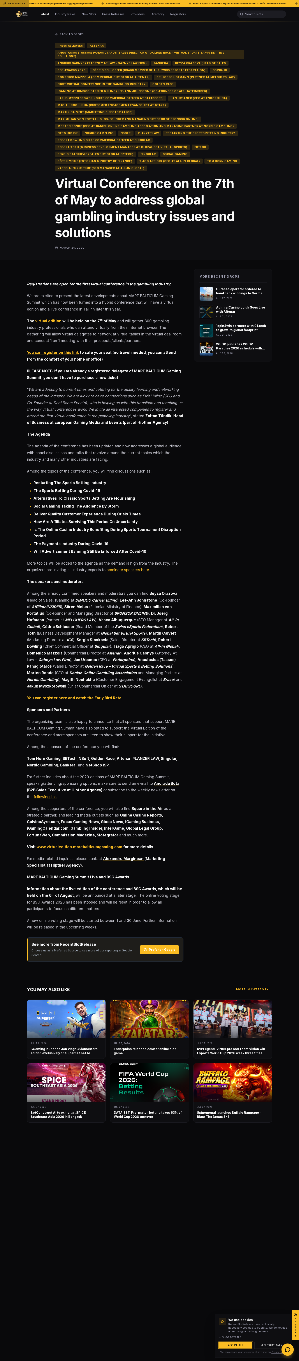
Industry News (65, 14)
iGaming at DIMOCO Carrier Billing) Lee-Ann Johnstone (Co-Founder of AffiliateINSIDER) (132, 91)
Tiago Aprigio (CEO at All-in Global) (169, 161)
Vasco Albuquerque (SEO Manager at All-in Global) (101, 168)
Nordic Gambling (99, 133)
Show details (231, 1337)
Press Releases (113, 14)
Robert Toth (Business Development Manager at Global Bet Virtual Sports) (122, 147)
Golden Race (163, 84)
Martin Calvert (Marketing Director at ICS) (95, 112)
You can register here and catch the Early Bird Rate (74, 698)
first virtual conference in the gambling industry (101, 84)
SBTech (200, 147)
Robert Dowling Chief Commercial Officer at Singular (104, 140)
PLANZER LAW (148, 133)
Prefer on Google (162, 949)
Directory (157, 14)
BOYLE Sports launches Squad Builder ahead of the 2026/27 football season (165, 3)
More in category (252, 989)
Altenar (97, 45)
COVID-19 (220, 70)
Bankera (161, 63)
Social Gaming (175, 154)
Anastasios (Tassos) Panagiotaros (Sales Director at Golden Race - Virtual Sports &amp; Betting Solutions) (141, 54)
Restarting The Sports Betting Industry (200, 133)
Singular (148, 154)
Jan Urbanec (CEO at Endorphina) (199, 98)
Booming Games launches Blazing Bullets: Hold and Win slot (68, 3)
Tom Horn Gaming (222, 161)
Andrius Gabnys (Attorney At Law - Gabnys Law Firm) (102, 63)
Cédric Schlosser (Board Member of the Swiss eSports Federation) (149, 70)
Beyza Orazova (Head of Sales (200, 63)
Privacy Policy (278, 1352)
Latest (44, 14)
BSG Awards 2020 (72, 70)
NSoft (126, 133)
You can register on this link (53, 352)
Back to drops (72, 34)
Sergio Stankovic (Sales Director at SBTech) (96, 154)
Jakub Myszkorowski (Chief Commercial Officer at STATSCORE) (111, 98)
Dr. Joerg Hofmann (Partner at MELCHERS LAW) (196, 77)
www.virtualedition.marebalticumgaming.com (79, 847)
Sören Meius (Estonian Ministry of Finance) (95, 161)
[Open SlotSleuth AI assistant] (287, 1350)
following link (45, 797)
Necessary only (271, 1345)
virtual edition (48, 321)
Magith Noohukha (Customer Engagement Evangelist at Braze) (112, 105)
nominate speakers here (128, 570)
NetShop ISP (68, 133)
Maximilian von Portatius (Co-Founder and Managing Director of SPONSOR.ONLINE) (128, 119)
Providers (138, 14)
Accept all (235, 1345)
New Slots (89, 14)
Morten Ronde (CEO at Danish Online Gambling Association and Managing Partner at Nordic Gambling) (146, 126)
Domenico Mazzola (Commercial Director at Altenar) (104, 77)
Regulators (178, 14)
